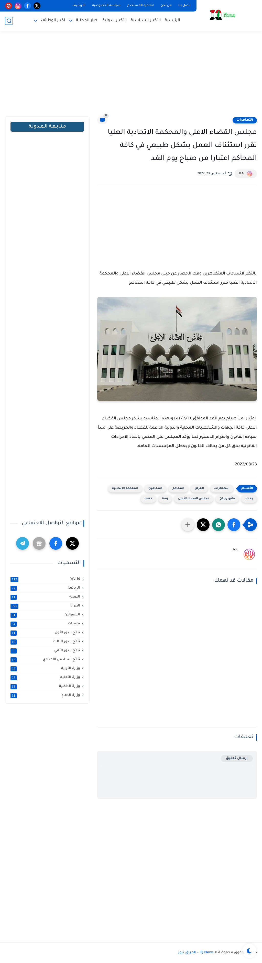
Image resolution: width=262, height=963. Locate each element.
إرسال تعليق (237, 758)
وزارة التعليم (46, 677)
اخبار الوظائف (53, 20)
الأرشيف (78, 5)
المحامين (155, 488)
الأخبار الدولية (115, 20)
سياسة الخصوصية (106, 5)
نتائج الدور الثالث (46, 642)
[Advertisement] (131, 76)
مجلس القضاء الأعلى (193, 498)
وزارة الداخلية (46, 686)
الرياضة (46, 588)
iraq (165, 498)
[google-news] (39, 543)
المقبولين (46, 615)
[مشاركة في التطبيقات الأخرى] (187, 524)
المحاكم (178, 488)
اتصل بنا (184, 5)
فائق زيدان (227, 498)
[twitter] (37, 5)
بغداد (249, 498)
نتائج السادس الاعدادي (46, 660)
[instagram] (18, 5)
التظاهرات (244, 120)
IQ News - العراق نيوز (196, 953)
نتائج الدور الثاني (46, 651)
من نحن (166, 5)
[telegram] (22, 543)
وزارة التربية (46, 669)
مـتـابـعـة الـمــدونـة (47, 126)
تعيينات (46, 624)
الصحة (46, 597)
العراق (199, 488)
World (46, 579)
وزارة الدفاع (46, 695)
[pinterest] (8, 5)
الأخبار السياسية (146, 20)
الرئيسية (172, 20)
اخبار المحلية (87, 20)
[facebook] (27, 5)
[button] (233, 524)
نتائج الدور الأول (46, 633)
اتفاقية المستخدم (140, 5)
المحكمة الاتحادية (125, 488)
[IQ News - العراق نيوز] (222, 15)
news (148, 498)
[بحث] (9, 21)
